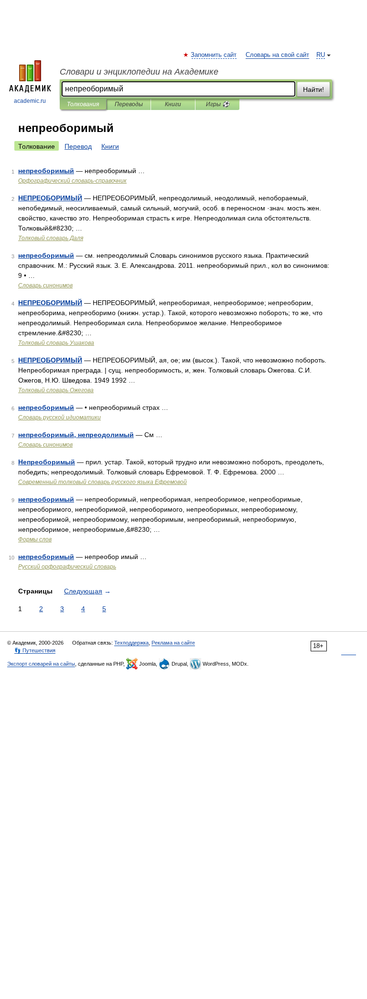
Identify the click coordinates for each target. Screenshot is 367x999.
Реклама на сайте (173, 643)
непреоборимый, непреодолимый (76, 435)
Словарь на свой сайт (277, 55)
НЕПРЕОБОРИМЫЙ (50, 198)
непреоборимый (46, 171)
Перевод (78, 146)
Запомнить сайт (214, 55)
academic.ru (30, 101)
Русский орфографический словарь (67, 566)
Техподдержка (131, 643)
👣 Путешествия (34, 650)
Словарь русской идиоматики (59, 417)
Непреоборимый (46, 462)
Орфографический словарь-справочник (72, 180)
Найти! (313, 89)
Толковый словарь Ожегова (56, 390)
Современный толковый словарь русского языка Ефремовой (102, 482)
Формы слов (35, 539)
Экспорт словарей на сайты (41, 664)
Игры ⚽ (217, 104)
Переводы (129, 104)
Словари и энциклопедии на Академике (139, 72)
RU (320, 55)
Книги (173, 104)
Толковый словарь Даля (50, 238)
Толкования (83, 104)
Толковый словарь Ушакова (56, 343)
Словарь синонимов (45, 285)
